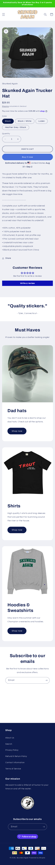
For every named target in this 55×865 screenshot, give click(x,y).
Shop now (17, 431)
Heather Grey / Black (15, 127)
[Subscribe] (46, 680)
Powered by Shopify (37, 858)
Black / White (25, 121)
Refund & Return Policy (16, 756)
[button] (3, 14)
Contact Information (15, 763)
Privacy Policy (11, 750)
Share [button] (8, 258)
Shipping (5, 106)
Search (8, 744)
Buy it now (27, 157)
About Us (9, 738)
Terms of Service (13, 769)
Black (8, 121)
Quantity (6, 134)
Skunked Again (23, 858)
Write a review (27, 283)
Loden (41, 121)
